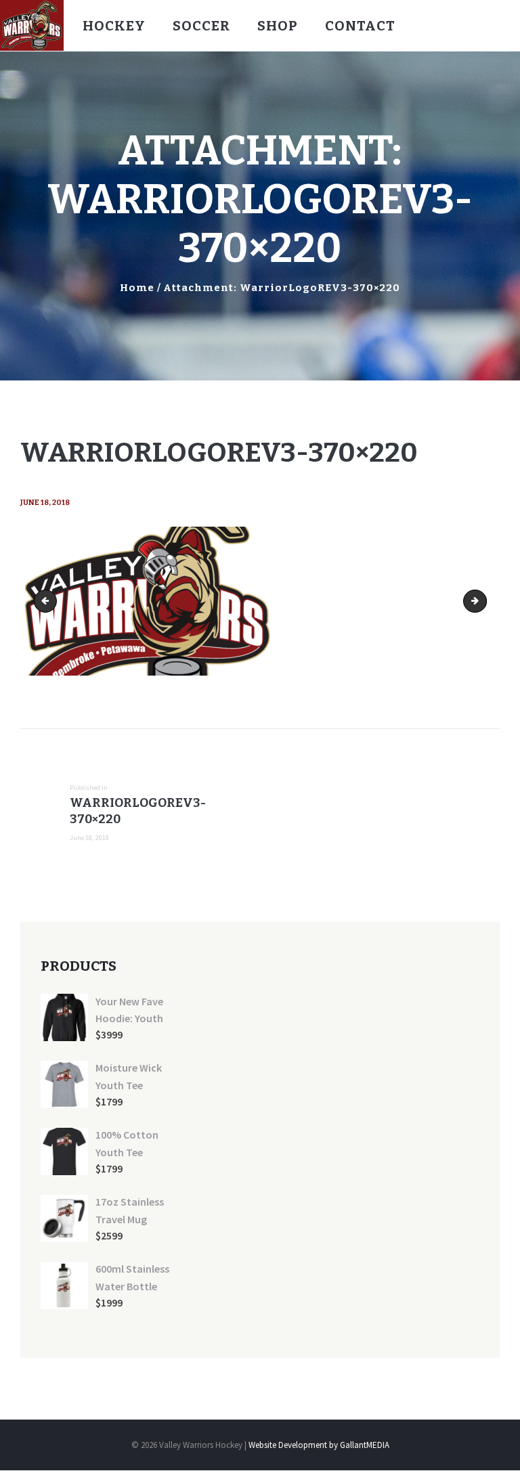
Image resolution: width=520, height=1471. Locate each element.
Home (137, 288)
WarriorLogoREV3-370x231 (482, 601)
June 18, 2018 (45, 502)
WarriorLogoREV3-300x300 (48, 601)
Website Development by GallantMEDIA (318, 1445)
